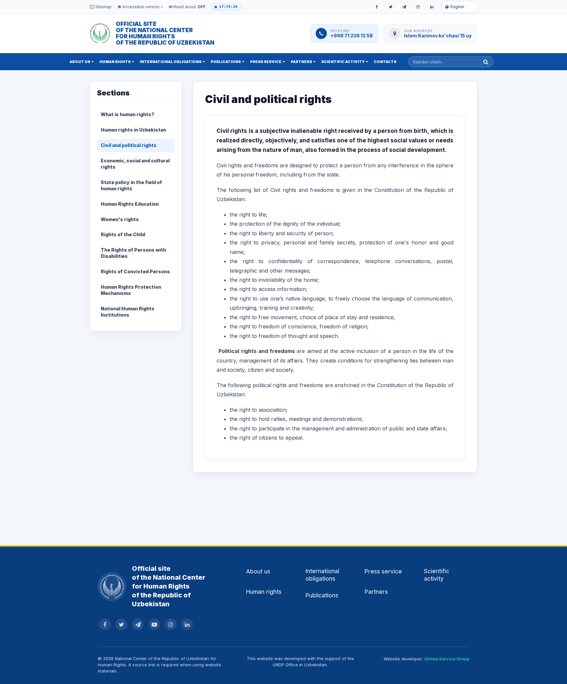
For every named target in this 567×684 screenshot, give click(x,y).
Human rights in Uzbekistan (133, 130)
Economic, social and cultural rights (135, 164)
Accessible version (140, 6)
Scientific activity (343, 61)
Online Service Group (446, 658)
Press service (266, 61)
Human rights (115, 61)
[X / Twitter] (390, 7)
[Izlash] (485, 61)
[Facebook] (377, 7)
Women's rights (120, 219)
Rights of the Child (123, 234)
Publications (226, 61)
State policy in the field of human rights (131, 185)
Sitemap (103, 6)
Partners (301, 61)
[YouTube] (154, 624)
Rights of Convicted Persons (135, 271)
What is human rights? (127, 114)
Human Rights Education (130, 204)
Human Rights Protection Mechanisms (131, 290)
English (457, 6)
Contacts (385, 61)
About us (80, 61)
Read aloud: (189, 6)
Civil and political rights (129, 145)
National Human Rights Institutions (128, 312)
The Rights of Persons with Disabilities (133, 253)
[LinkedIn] (432, 7)
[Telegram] (404, 7)
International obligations (170, 61)
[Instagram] (418, 7)
